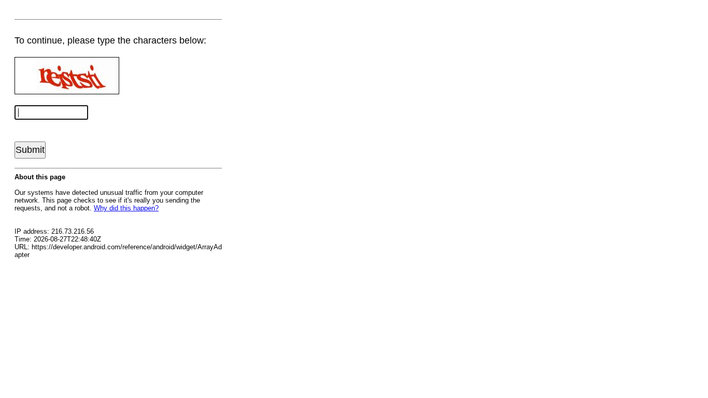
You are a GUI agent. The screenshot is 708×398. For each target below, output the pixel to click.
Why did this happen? (126, 208)
